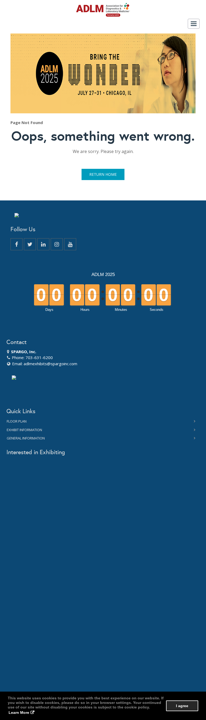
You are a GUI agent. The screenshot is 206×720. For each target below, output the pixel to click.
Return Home (103, 174)
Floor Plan (17, 421)
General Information (26, 438)
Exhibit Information (24, 429)
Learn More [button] (19, 712)
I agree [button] (182, 706)
